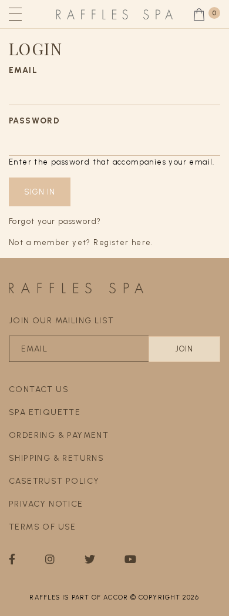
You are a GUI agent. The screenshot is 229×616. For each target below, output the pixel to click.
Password (34, 121)
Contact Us (39, 389)
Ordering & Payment (59, 435)
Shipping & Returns (56, 458)
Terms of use (42, 527)
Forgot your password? (55, 221)
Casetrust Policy (54, 481)
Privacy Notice (46, 504)
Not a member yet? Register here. (81, 242)
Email (23, 70)
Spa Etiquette (44, 412)
